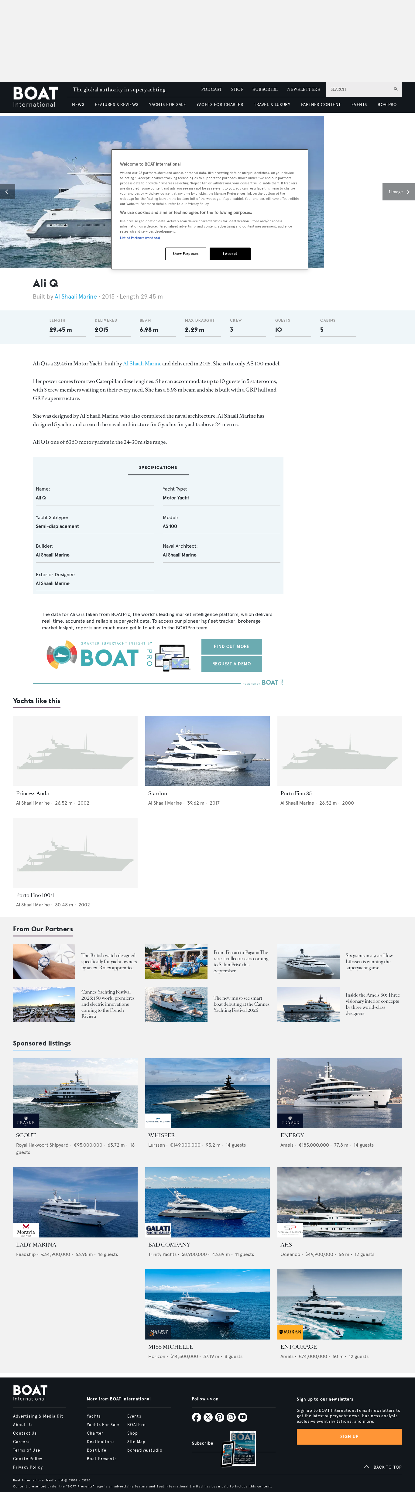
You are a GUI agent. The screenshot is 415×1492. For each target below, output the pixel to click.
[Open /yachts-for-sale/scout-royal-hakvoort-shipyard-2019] (75, 1093)
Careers (21, 1441)
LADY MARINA (36, 1244)
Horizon (156, 1356)
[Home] (40, 97)
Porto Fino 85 (296, 793)
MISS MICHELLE (170, 1346)
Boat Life (96, 1450)
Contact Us (25, 1433)
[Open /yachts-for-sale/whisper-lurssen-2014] (207, 1093)
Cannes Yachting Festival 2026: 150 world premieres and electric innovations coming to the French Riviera (108, 1004)
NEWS (78, 104)
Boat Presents (102, 1458)
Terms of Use (26, 1450)
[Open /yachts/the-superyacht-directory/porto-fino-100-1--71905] (75, 853)
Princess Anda (32, 793)
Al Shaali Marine (76, 296)
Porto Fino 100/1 (35, 895)
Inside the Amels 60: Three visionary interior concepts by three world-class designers (373, 1004)
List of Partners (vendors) (140, 238)
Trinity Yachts (162, 1254)
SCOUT (26, 1135)
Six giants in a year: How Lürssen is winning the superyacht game (369, 961)
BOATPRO (387, 104)
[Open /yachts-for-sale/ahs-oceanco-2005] (339, 1202)
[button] (7, 191)
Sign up (349, 1436)
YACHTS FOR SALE (167, 104)
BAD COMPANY (169, 1244)
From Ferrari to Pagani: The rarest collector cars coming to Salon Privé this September (241, 961)
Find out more (231, 646)
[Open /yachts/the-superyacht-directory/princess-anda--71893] (75, 751)
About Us (23, 1424)
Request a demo (231, 663)
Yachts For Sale (103, 1424)
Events (134, 1416)
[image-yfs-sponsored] (26, 1126)
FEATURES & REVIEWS (117, 104)
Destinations (100, 1441)
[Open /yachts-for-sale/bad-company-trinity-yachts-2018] (207, 1202)
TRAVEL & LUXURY (272, 104)
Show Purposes (185, 254)
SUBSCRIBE (265, 89)
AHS (286, 1244)
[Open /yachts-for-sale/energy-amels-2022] (339, 1093)
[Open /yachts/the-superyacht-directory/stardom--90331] (207, 751)
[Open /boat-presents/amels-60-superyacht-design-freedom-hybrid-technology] (308, 1004)
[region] (209, 209)
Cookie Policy (28, 1458)
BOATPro (136, 1424)
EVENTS (359, 104)
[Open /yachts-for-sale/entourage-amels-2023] (339, 1304)
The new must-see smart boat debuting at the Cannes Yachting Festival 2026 (241, 1004)
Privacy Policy (28, 1467)
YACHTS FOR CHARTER (220, 104)
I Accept (230, 254)
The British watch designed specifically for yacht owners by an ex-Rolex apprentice (109, 961)
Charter (95, 1433)
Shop (132, 1433)
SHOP (237, 89)
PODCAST (211, 89)
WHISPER (161, 1135)
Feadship (26, 1254)
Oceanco (290, 1254)
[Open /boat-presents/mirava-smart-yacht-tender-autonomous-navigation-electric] (176, 1004)
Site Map (136, 1441)
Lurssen (156, 1145)
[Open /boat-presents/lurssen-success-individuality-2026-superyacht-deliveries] (308, 961)
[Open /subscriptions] (233, 1450)
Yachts (94, 1416)
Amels (286, 1145)
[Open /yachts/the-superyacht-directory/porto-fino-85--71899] (339, 751)
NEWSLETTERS (303, 89)
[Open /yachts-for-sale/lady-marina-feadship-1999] (75, 1202)
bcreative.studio (145, 1450)
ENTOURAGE (298, 1346)
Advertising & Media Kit (38, 1416)
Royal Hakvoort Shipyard (42, 1145)
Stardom (158, 793)
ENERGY (292, 1135)
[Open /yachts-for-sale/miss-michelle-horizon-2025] (207, 1304)
